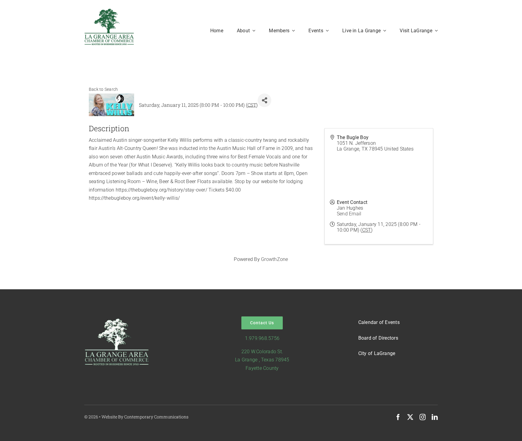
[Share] (264, 100)
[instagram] (423, 417)
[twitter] (410, 417)
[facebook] (398, 417)
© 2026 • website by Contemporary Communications (136, 417)
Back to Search (103, 89)
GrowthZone (274, 259)
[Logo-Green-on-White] (109, 10)
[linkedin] (435, 417)
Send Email (349, 214)
